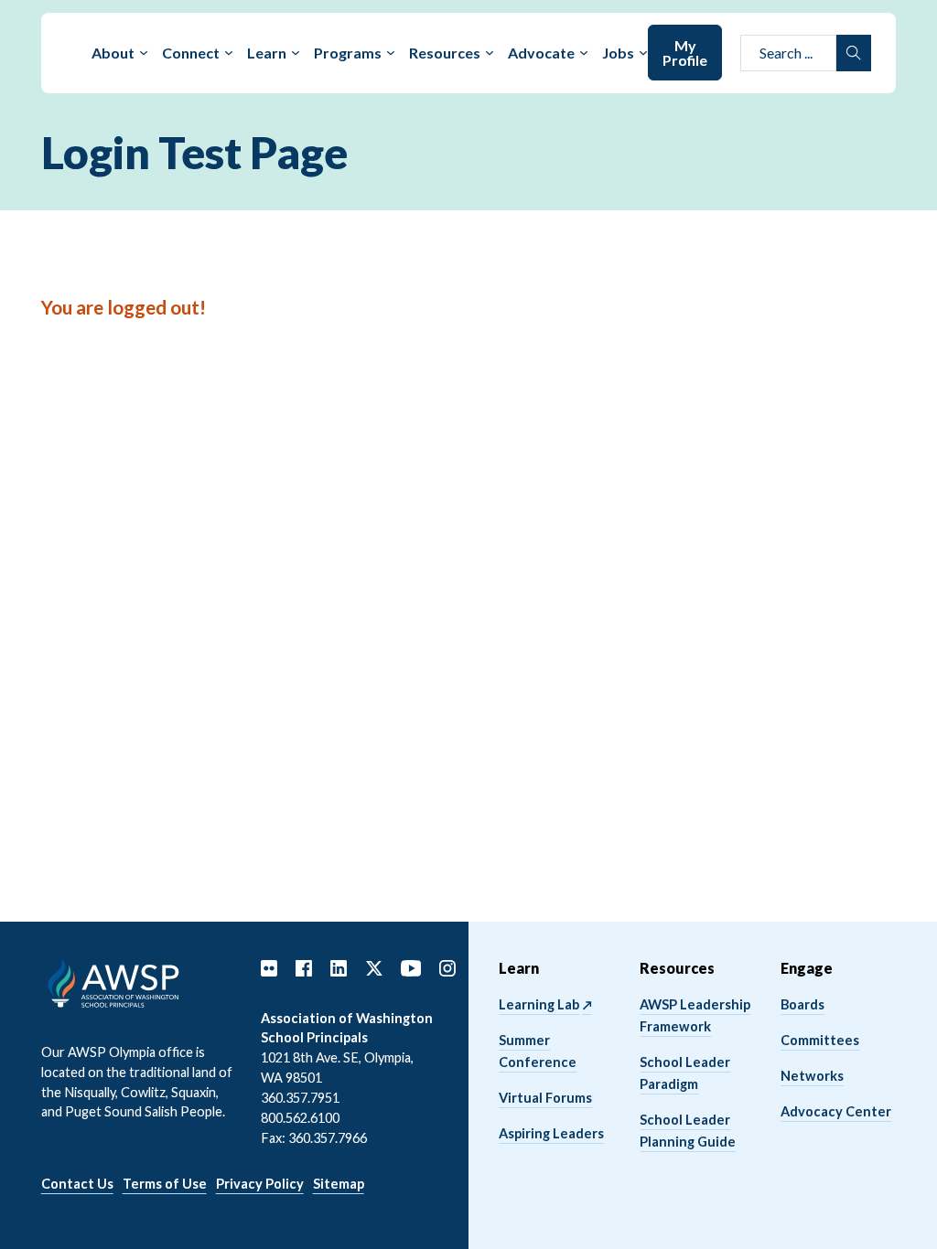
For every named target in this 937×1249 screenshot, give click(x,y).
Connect (191, 52)
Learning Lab (539, 1004)
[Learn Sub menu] (295, 53)
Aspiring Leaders (551, 1133)
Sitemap (338, 1183)
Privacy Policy (260, 1183)
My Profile (684, 53)
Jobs (618, 52)
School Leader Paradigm (685, 1073)
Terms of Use (165, 1183)
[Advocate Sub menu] (583, 53)
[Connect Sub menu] (228, 53)
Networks (812, 1076)
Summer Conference (537, 1051)
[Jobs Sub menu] (643, 53)
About (113, 52)
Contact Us (77, 1183)
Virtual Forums (545, 1097)
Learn (266, 52)
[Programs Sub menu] (390, 53)
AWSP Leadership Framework (695, 1015)
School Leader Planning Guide (688, 1130)
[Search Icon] (853, 53)
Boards (802, 1004)
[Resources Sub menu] (489, 53)
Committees (820, 1040)
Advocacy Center (836, 1111)
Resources (444, 52)
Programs (348, 52)
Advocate (541, 52)
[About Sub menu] (143, 53)
